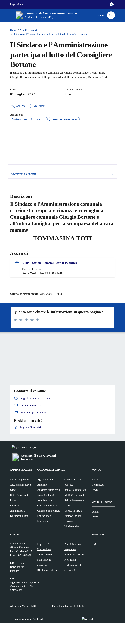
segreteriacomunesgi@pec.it (24, 582)
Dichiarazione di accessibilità (72, 568)
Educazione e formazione (44, 518)
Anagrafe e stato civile (48, 489)
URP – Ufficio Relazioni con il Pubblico (49, 262)
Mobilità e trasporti (74, 495)
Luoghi (95, 511)
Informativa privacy (74, 554)
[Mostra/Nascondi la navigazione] (4, 15)
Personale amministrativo (17, 508)
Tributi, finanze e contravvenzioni (73, 513)
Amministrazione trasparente (73, 547)
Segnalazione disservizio (44, 562)
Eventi (95, 516)
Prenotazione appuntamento (44, 552)
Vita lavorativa (71, 526)
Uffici (13, 489)
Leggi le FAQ (44, 544)
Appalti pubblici (45, 495)
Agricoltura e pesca (47, 479)
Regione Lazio (16, 4)
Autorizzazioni (44, 500)
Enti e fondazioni (19, 495)
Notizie (95, 479)
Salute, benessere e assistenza (74, 503)
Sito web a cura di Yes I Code (29, 619)
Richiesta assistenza (47, 570)
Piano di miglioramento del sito (68, 606)
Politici (13, 500)
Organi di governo (19, 479)
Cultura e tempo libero (48, 510)
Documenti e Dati (19, 515)
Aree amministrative (20, 484)
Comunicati (98, 484)
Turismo (68, 521)
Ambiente (42, 484)
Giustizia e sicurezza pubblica (74, 482)
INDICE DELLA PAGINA (23, 174)
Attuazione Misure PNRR (23, 606)
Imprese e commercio (75, 489)
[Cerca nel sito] (111, 15)
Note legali (70, 559)
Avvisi (95, 489)
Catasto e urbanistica (47, 505)
